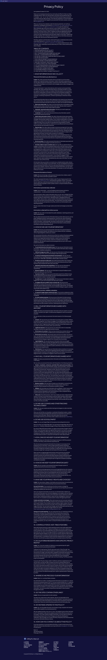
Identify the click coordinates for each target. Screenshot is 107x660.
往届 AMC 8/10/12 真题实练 (44, 643)
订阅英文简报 (56, 647)
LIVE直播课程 (26, 643)
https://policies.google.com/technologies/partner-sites (47, 509)
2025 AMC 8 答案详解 (43, 648)
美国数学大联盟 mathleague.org (45, 651)
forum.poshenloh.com (52, 27)
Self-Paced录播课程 (28, 645)
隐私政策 (70, 645)
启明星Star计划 (27, 646)
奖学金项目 (26, 647)
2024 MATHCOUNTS (43, 647)
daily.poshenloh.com (67, 25)
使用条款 (70, 643)
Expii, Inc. (33, 653)
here (38, 426)
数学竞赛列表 (41, 646)
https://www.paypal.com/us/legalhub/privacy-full (60, 134)
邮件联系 (55, 645)
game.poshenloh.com (39, 27)
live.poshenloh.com (57, 25)
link (71, 426)
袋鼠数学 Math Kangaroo (43, 649)
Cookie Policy (69, 416)
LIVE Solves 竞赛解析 (43, 645)
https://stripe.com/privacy (40, 134)
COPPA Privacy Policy (44, 180)
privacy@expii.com (39, 21)
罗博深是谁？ (56, 643)
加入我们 (55, 648)
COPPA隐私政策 (71, 646)
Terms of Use (46, 159)
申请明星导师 (56, 649)
